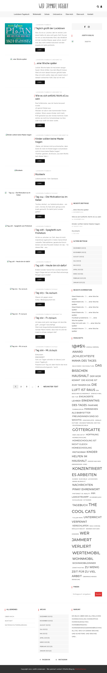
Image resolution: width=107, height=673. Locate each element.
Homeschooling (79, 437)
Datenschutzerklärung (16, 625)
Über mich (69, 14)
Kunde (75, 479)
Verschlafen (80, 525)
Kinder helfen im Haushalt (84, 456)
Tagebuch (80, 505)
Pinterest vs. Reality (81, 493)
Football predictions (80, 318)
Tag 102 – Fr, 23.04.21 (45, 317)
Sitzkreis (87, 500)
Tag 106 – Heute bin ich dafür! (51, 265)
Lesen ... (40, 50)
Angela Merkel (92, 347)
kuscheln (83, 479)
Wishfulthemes (80, 669)
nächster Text (50, 387)
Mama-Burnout (79, 481)
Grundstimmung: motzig (89, 423)
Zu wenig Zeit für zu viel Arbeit (85, 572)
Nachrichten (82, 484)
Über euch (80, 14)
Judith (13, 41)
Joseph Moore (78, 328)
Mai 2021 (76, 265)
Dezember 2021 (78, 248)
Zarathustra (78, 567)
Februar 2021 (78, 278)
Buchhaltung (88, 366)
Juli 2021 (76, 261)
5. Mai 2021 (26, 193)
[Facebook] (84, 27)
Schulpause (77, 500)
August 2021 (77, 256)
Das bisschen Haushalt (87, 371)
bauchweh (77, 366)
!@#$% (78, 346)
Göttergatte (86, 429)
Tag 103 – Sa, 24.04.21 (46, 292)
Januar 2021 (77, 282)
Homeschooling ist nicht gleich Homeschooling (84, 444)
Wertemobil (86, 552)
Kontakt (90, 14)
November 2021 (78, 252)
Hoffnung (92, 434)
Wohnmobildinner (84, 563)
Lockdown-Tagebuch (21, 14)
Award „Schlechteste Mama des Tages (84, 356)
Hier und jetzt (78, 435)
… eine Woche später (46, 63)
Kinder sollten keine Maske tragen (86, 224)
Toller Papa (77, 517)
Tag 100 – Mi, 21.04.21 (46, 350)
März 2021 (77, 274)
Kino (85, 464)
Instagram (79, 452)
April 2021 (77, 269)
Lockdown (92, 479)
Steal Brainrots (78, 296)
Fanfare (93, 405)
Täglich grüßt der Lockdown (50, 28)
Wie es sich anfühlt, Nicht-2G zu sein (86, 217)
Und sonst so (57, 14)
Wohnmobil (37, 14)
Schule (47, 14)
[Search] (98, 6)
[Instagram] (89, 27)
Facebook (46, 660)
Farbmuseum (77, 409)
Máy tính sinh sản (79, 323)
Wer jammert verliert (82, 540)
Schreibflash (95, 497)
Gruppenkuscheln (80, 425)
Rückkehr (40, 174)
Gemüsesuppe (88, 420)
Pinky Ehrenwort (86, 489)
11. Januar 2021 (25, 41)
